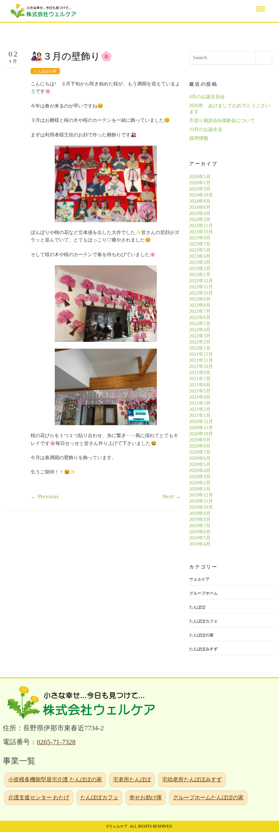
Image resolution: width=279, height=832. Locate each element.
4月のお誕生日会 (207, 96)
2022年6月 (200, 317)
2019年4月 (200, 544)
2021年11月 (201, 360)
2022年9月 (200, 299)
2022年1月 (200, 348)
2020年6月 (200, 458)
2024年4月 (200, 213)
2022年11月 (201, 286)
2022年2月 (200, 342)
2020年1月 (200, 489)
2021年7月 (200, 378)
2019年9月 (200, 513)
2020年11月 (201, 427)
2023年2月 (200, 268)
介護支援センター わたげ (38, 797)
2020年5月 (200, 464)
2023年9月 (200, 237)
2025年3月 (200, 189)
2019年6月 (200, 531)
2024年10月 (201, 195)
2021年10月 (201, 366)
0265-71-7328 (56, 742)
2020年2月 (200, 482)
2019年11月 (201, 501)
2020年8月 (200, 446)
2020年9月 (200, 440)
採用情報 (198, 138)
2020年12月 (201, 421)
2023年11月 (201, 225)
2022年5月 (200, 323)
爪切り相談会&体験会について (222, 120)
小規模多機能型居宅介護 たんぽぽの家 (55, 779)
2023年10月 (201, 231)
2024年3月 (200, 219)
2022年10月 (201, 293)
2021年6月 (200, 384)
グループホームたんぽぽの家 (208, 797)
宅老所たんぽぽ (132, 779)
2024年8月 (200, 201)
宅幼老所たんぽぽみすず (192, 779)
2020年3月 (200, 476)
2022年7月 (200, 311)
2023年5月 (200, 250)
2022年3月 (200, 335)
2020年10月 (201, 433)
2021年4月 (200, 397)
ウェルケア (199, 579)
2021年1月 (200, 415)
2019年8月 (200, 519)
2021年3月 (200, 403)
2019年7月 (200, 525)
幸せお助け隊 (145, 797)
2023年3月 (200, 262)
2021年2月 (200, 409)
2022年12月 (201, 280)
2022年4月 (200, 329)
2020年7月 (200, 452)
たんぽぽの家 (45, 71)
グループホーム (203, 593)
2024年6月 (200, 207)
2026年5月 (200, 176)
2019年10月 (201, 507)
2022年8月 (200, 305)
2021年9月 (200, 372)
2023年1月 (200, 274)
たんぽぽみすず (203, 649)
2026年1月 (200, 182)
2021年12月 (201, 354)
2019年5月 (200, 537)
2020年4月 (200, 470)
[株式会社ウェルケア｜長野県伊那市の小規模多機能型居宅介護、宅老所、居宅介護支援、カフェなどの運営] (43, 10)
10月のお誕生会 (206, 129)
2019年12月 (201, 495)
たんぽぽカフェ (203, 621)
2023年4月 (200, 256)
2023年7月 (200, 244)
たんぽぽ (197, 607)
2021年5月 (200, 391)
